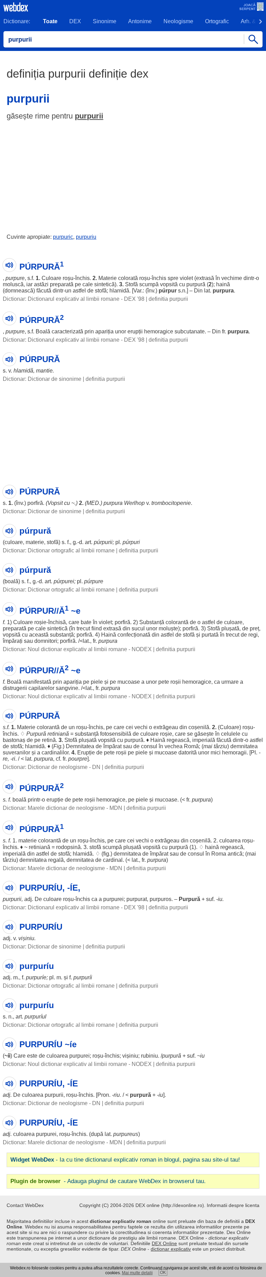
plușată (230, 628)
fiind (96, 628)
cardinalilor (55, 752)
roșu (68, 278)
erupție (54, 800)
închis (82, 278)
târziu (220, 746)
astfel (79, 291)
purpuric (63, 237)
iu (220, 899)
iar (29, 284)
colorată (128, 278)
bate (86, 622)
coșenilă (198, 727)
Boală (43, 331)
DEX (75, 21)
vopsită (169, 284)
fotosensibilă (115, 734)
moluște (168, 628)
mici (216, 752)
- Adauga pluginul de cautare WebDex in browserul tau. (108, 1181)
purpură (195, 284)
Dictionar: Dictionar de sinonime (42, 379)
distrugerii (15, 688)
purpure (15, 278)
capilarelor (41, 688)
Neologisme (178, 21)
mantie (44, 371)
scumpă (149, 284)
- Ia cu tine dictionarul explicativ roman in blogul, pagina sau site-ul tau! (125, 1159)
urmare (230, 682)
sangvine (67, 688)
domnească (19, 291)
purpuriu (86, 237)
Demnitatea (80, 746)
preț (254, 628)
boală (11, 581)
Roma (218, 854)
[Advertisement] (133, 175)
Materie (107, 278)
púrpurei (64, 581)
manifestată (37, 682)
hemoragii (234, 752)
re (5, 759)
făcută (43, 291)
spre (173, 278)
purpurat (136, 899)
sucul (138, 628)
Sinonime (104, 21)
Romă (191, 746)
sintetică (104, 284)
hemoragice (158, 331)
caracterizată (67, 331)
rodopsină (68, 847)
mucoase (128, 682)
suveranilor (16, 752)
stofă (101, 291)
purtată (210, 635)
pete (163, 682)
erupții (135, 331)
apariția (104, 331)
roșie (40, 622)
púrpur (168, 291)
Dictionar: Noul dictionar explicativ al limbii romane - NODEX (77, 649)
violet (186, 278)
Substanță (151, 622)
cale (87, 284)
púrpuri (131, 542)
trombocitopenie (171, 503)
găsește (204, 734)
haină (223, 284)
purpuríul (35, 1017)
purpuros (160, 899)
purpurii (89, 116)
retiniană (58, 734)
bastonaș (14, 740)
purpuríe (36, 977)
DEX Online (164, 1243)
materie (35, 542)
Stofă (131, 284)
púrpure (93, 581)
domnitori (45, 641)
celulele (230, 734)
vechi (141, 727)
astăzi (41, 284)
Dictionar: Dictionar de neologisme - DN (51, 767)
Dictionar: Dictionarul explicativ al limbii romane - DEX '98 (73, 299)
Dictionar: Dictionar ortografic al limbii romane (59, 550)
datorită (187, 752)
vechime (231, 278)
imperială (203, 740)
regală (56, 860)
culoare (14, 542)
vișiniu (26, 938)
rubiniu (149, 1056)
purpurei (113, 899)
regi (253, 635)
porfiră (35, 503)
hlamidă (119, 291)
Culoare (51, 278)
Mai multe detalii (137, 1272)
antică (235, 854)
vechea (174, 746)
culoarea (230, 840)
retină (49, 740)
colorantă (177, 622)
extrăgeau (165, 727)
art (88, 542)
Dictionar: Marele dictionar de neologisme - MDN (62, 808)
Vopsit (55, 503)
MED (93, 503)
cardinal (113, 860)
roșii (175, 682)
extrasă (205, 278)
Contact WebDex (25, 1205)
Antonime (140, 21)
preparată (61, 284)
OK (163, 1272)
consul (149, 746)
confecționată (133, 635)
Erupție (86, 752)
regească (178, 740)
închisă (57, 622)
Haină (108, 635)
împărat (112, 746)
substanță (62, 635)
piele (97, 682)
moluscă (13, 284)
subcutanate (190, 331)
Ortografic (217, 21)
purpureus (125, 1134)
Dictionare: (16, 21)
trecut (83, 628)
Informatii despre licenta (233, 1205)
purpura (223, 291)
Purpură (36, 734)
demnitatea (244, 746)
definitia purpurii (168, 299)
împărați (13, 641)
